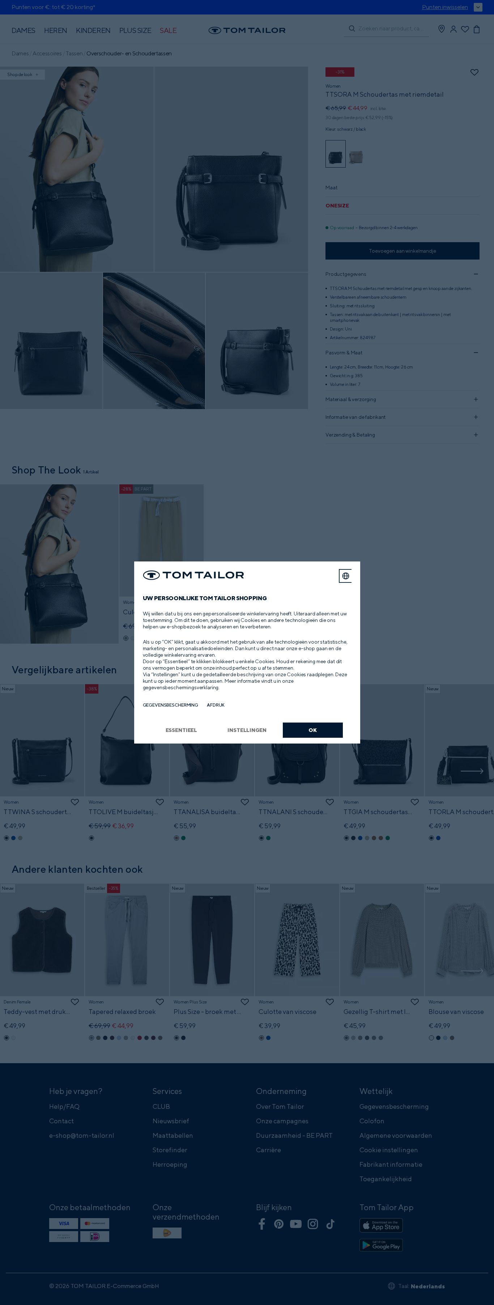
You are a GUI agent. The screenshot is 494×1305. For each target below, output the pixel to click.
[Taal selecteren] (346, 576)
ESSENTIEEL (181, 730)
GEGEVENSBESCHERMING (171, 705)
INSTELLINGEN (246, 730)
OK (312, 730)
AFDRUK (216, 705)
